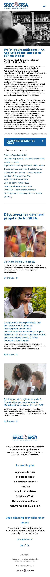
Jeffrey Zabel (19, 62)
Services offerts (25, 496)
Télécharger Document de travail (20, 142)
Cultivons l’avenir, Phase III (19, 261)
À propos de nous (25, 471)
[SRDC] (16, 5)
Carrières (25, 486)
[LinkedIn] (21, 545)
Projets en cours (25, 476)
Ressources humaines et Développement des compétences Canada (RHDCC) (23, 193)
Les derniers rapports (25, 481)
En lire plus (9, 278)
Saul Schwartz (22, 60)
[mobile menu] (44, 4)
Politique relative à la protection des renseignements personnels (24, 560)
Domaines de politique (25, 501)
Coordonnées (23, 539)
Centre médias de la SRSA (25, 505)
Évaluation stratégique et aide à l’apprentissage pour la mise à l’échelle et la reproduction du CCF (23, 402)
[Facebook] (25, 545)
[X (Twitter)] (28, 545)
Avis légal (24, 555)
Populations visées (25, 491)
